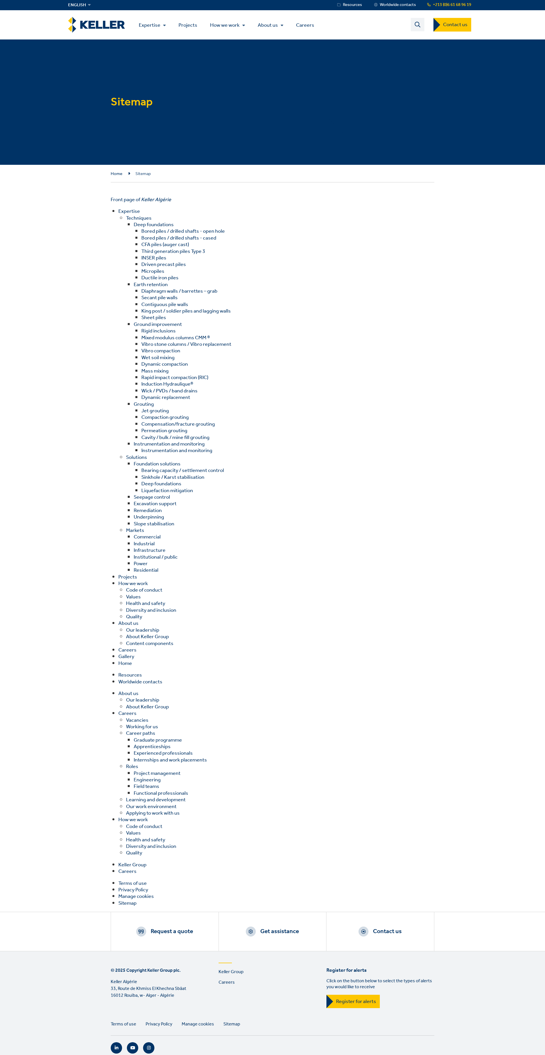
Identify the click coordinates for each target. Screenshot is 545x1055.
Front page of (141, 200)
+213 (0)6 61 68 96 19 (452, 5)
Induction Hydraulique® (167, 384)
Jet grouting (155, 411)
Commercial (147, 537)
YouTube (132, 1048)
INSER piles (153, 258)
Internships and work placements (170, 760)
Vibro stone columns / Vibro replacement (186, 344)
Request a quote (172, 931)
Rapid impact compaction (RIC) (174, 377)
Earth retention (151, 285)
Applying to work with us (153, 813)
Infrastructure (149, 550)
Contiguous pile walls (164, 304)
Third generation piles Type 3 (173, 251)
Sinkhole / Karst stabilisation (172, 477)
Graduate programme (158, 740)
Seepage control (152, 497)
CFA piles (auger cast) (165, 244)
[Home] (96, 25)
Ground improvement (158, 324)
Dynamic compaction (164, 364)
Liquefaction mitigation (167, 491)
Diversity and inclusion (151, 610)
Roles (132, 766)
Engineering (147, 780)
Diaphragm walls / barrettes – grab (179, 291)
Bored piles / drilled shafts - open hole (183, 231)
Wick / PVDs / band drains (169, 391)
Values (133, 597)
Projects (188, 24)
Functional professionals (161, 793)
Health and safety (145, 603)
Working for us (142, 727)
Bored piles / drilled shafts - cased (178, 238)
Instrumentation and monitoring (169, 444)
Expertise (149, 25)
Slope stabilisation (154, 524)
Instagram (148, 1048)
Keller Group (132, 865)
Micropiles (152, 271)
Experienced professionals (163, 753)
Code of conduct (144, 590)
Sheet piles (153, 317)
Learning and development (156, 800)
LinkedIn (116, 1048)
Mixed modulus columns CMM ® (175, 338)
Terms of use (132, 883)
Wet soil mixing (158, 358)
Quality (134, 617)
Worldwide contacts (398, 5)
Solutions (136, 457)
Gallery (126, 656)
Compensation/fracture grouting (178, 424)
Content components (149, 643)
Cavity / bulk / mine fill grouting (175, 437)
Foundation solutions (157, 464)
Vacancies (137, 720)
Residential (146, 570)
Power (141, 564)
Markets (135, 530)
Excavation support (155, 504)
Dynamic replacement (165, 397)
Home (116, 174)
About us (268, 25)
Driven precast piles (163, 264)
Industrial (144, 544)
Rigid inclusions (158, 331)
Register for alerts (356, 1001)
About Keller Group (147, 637)
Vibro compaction (160, 351)
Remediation (148, 510)
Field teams (146, 786)
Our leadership (142, 630)
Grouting (144, 404)
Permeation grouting (164, 431)
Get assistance (279, 931)
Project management (157, 773)
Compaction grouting (165, 417)
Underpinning (149, 517)
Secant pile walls (159, 298)
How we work (225, 25)
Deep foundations (154, 225)
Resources (352, 5)
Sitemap (127, 903)
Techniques (139, 218)
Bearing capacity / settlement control (182, 470)
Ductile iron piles (160, 278)
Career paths (140, 733)
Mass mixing (155, 371)
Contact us (455, 25)
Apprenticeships (152, 747)
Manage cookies (136, 896)
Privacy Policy (133, 890)
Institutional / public (156, 557)
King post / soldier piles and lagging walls (186, 311)
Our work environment (151, 806)
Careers (305, 24)
